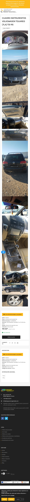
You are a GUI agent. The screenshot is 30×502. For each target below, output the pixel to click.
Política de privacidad (7, 429)
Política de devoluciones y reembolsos (11, 436)
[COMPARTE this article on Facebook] (9, 343)
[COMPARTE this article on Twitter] (12, 343)
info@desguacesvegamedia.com (10, 401)
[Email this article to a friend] (17, 343)
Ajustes (18, 499)
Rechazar (11, 499)
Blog (3, 463)
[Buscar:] (13, 12)
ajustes (12, 495)
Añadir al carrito (11, 337)
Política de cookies (6, 434)
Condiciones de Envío (7, 438)
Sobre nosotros (5, 456)
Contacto (4, 460)
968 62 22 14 (7, 10)
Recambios (4, 452)
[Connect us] (2, 418)
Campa (3, 454)
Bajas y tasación (6, 458)
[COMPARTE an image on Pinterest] (15, 343)
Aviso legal (4, 432)
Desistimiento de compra (8, 440)
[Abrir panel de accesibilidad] (3, 252)
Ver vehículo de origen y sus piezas (13, 314)
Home (3, 450)
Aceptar (4, 499)
